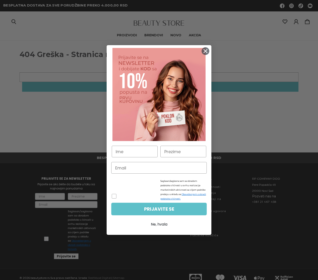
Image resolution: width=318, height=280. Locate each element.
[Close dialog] (205, 51)
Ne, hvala (159, 224)
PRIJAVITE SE (159, 209)
